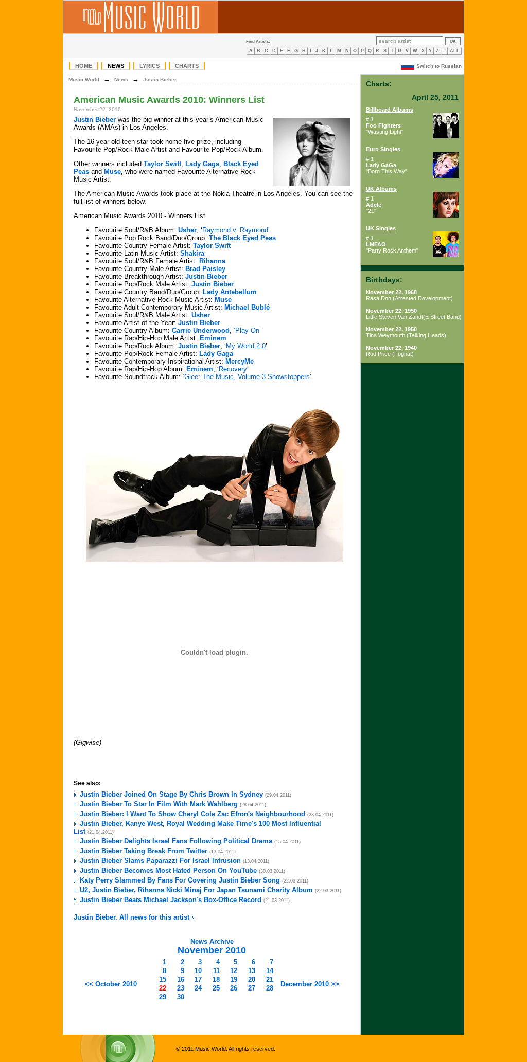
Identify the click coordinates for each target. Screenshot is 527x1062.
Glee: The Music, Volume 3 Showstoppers (247, 377)
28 (269, 988)
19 (233, 979)
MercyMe (239, 361)
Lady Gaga (202, 164)
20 (251, 979)
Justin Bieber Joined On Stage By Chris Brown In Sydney (171, 794)
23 (180, 988)
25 (216, 988)
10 (198, 971)
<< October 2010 (111, 984)
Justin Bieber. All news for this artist (132, 917)
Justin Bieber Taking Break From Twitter (143, 851)
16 (180, 979)
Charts (187, 66)
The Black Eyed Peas (242, 238)
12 (233, 971)
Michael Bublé (247, 307)
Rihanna (212, 261)
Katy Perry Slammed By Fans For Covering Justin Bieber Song (180, 880)
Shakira (192, 253)
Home (83, 66)
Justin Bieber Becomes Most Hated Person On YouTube (168, 870)
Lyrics (149, 66)
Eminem (213, 338)
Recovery (233, 369)
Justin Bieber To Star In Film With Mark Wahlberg (159, 804)
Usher (187, 230)
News (116, 66)
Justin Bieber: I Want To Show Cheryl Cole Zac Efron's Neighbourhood (192, 814)
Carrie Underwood (201, 330)
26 (233, 988)
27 (251, 988)
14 (269, 971)
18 (216, 979)
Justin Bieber (160, 79)
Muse (112, 171)
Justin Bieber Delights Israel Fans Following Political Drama (176, 841)
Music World (83, 79)
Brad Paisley (205, 269)
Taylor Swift (162, 164)
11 (216, 971)
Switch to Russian (439, 66)
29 (162, 997)
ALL (455, 50)
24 (198, 988)
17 (198, 979)
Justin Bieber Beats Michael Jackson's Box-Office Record (170, 900)
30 (180, 997)
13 (251, 971)
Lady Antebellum (230, 292)
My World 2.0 (246, 346)
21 (269, 979)
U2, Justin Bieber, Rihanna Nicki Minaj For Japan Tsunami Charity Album (196, 890)
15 (162, 979)
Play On (247, 330)
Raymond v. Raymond (235, 230)
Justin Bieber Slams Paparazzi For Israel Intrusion (160, 861)
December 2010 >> (309, 984)
